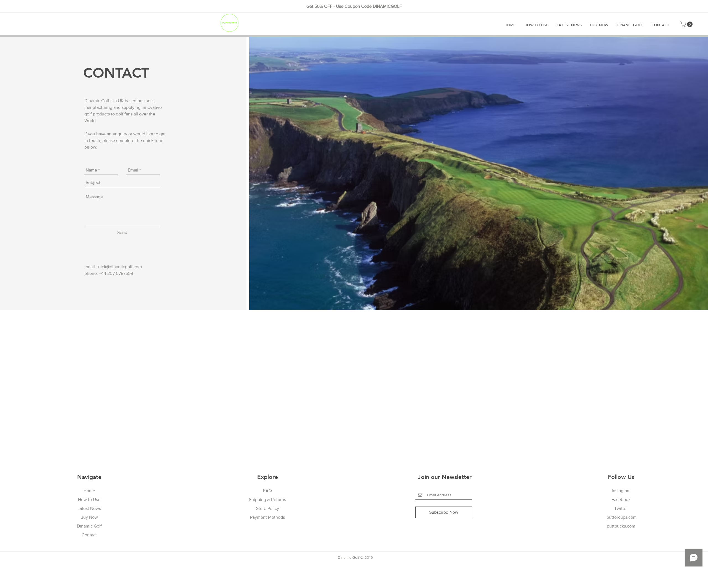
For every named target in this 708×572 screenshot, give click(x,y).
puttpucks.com (621, 526)
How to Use (89, 499)
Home (89, 490)
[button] (687, 24)
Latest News (89, 508)
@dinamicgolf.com (124, 266)
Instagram (621, 490)
